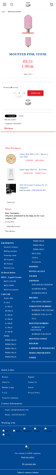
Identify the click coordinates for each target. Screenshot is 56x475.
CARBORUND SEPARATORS (42, 348)
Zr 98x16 (9, 315)
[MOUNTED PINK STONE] (28, 33)
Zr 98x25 (9, 328)
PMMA (7, 336)
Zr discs (7, 302)
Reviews (8, 128)
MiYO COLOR (10, 281)
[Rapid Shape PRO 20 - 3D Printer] (11, 174)
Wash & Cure (9, 268)
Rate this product (10, 120)
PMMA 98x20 (38, 241)
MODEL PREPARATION (40, 353)
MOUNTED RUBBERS (38, 323)
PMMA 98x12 (10, 344)
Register (31, 377)
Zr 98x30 (9, 332)
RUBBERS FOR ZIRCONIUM (37, 328)
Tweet (21, 116)
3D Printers (8, 264)
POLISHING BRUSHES (41, 302)
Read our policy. (28, 457)
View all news (10, 231)
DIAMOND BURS (39, 289)
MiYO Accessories (11, 290)
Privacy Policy (34, 393)
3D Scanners (9, 260)
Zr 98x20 (9, 323)
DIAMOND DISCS (39, 293)
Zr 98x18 (9, 319)
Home (3, 11)
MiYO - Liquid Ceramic (11, 277)
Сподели (11, 116)
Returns (5, 377)
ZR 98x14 (9, 311)
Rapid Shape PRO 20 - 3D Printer (33, 170)
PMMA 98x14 (10, 348)
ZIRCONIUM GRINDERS (42, 285)
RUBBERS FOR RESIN (41, 334)
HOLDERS (33, 344)
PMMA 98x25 (38, 249)
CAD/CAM (5, 294)
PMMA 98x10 (10, 340)
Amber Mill (8, 298)
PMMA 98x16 (10, 353)
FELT (34, 319)
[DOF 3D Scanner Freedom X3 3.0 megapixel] (11, 190)
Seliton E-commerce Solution (28, 472)
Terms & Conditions (10, 398)
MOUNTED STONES (14, 11)
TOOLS (35, 258)
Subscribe (11, 202)
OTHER (32, 358)
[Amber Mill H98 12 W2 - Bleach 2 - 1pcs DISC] (11, 159)
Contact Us (32, 382)
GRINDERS (34, 281)
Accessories (36, 262)
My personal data (29, 464)
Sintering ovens (10, 255)
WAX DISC (36, 254)
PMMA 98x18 (10, 357)
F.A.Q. (4, 393)
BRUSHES (33, 298)
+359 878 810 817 (38, 190)
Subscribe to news (13, 226)
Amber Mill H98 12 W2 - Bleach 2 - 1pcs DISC (34, 155)
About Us (6, 382)
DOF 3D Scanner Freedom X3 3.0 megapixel (33, 186)
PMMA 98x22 (38, 245)
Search (30, 387)
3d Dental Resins (8, 273)
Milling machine (10, 251)
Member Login (8, 387)
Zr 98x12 (9, 307)
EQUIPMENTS (7, 243)
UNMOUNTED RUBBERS (40, 306)
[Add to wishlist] (49, 86)
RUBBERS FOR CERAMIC (43, 310)
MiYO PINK (9, 285)
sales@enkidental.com (20, 410)
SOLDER (33, 276)
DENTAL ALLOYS (37, 271)
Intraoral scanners (11, 247)
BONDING (33, 267)
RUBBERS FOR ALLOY (42, 314)
